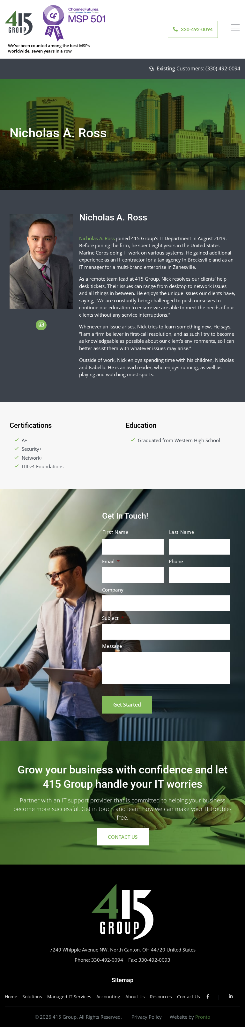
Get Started (127, 704)
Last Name (181, 532)
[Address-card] (41, 325)
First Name (115, 532)
